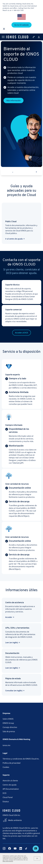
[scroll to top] (36, 172)
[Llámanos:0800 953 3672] (34, 37)
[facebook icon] (9, 848)
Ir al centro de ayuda (14, 239)
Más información (13, 100)
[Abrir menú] (3, 37)
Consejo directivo (10, 727)
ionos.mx (6, 745)
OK (37, 858)
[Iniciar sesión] (38, 37)
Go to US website (21, 25)
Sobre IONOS (8, 719)
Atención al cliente (10, 780)
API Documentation (11, 789)
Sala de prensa (9, 731)
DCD (4, 793)
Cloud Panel (8, 797)
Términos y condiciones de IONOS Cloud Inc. (21, 759)
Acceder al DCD (21, 332)
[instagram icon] (4, 848)
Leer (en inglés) (11, 642)
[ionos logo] (17, 36)
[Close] (4, 29)
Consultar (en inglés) (13, 690)
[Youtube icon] (15, 848)
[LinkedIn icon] (20, 848)
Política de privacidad (11, 763)
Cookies (6, 767)
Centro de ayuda (9, 785)
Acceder (8, 617)
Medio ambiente (15, 820)
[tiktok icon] (26, 848)
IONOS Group (8, 723)
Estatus (6, 801)
